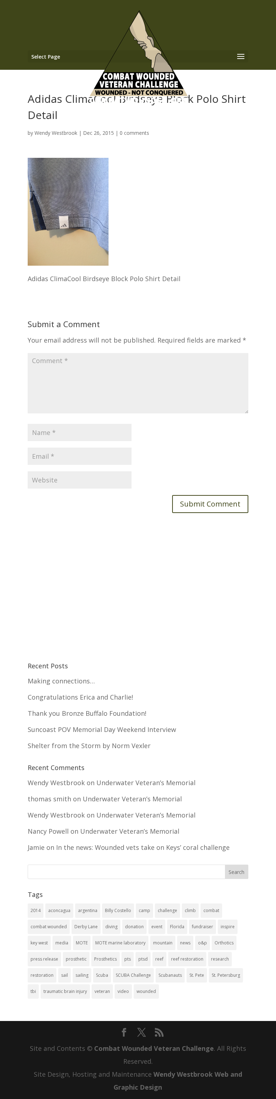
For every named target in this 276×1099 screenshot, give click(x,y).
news (185, 943)
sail (64, 975)
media (61, 943)
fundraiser (202, 927)
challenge (167, 910)
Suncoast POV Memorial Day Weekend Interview (102, 729)
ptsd (143, 959)
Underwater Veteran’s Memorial (146, 782)
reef (159, 959)
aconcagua (59, 910)
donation (134, 927)
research (220, 959)
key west (39, 943)
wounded (146, 991)
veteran (102, 991)
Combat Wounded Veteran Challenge (154, 1048)
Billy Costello (118, 910)
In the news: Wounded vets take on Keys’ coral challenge (143, 847)
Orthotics (224, 943)
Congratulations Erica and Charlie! (80, 697)
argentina (87, 910)
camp (144, 910)
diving (111, 927)
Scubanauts (170, 975)
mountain (162, 943)
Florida (177, 927)
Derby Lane (86, 927)
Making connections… (61, 681)
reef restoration (187, 959)
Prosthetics (105, 959)
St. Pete (196, 975)
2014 (36, 910)
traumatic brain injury (65, 991)
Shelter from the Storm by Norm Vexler (89, 745)
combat (211, 910)
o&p (202, 943)
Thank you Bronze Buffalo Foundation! (87, 713)
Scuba (102, 975)
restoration (42, 975)
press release (44, 959)
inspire (228, 927)
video (123, 991)
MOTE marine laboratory (120, 943)
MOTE (82, 943)
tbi (33, 991)
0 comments (134, 132)
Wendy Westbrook (55, 132)
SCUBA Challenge (133, 975)
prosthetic (76, 959)
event (156, 927)
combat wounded (49, 927)
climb (190, 910)
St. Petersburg (226, 975)
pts (127, 959)
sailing (81, 975)
